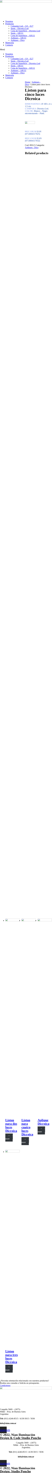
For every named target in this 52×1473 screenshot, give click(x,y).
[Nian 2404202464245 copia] (12, 83)
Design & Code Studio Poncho (20, 1438)
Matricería (9, 43)
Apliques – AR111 (18, 38)
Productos (9, 24)
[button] (26, 49)
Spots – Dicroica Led (20, 28)
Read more (9, 1137)
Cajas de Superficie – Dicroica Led (25, 31)
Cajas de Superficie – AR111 (23, 35)
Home (27, 82)
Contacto (9, 45)
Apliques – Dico (18, 40)
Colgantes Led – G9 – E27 (22, 26)
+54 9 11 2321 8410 (14, 1421)
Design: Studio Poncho (15, 1471)
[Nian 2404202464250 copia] (12, 107)
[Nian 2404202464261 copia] (12, 132)
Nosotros (9, 21)
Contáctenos (5, 1385)
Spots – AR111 (17, 33)
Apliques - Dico (31, 147)
